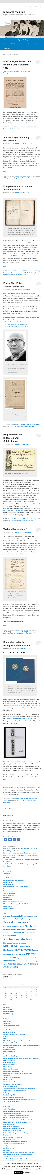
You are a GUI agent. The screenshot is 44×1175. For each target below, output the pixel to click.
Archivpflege (6, 916)
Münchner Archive (9, 1062)
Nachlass (35, 950)
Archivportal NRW (9, 1139)
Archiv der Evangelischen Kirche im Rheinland (18, 1111)
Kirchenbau (19, 932)
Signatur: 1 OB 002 (22, 497)
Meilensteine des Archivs (30, 44)
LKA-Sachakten (9, 950)
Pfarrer (5, 275)
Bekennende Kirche (19, 916)
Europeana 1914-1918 (10, 1043)
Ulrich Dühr (26, 193)
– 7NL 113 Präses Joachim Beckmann (14, 322)
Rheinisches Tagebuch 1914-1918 (13, 1071)
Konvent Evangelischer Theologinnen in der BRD (18, 1152)
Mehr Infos (27, 1172)
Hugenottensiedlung (11, 178)
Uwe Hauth (26, 444)
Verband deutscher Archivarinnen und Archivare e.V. (20, 1088)
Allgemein (17, 127)
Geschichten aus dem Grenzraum (14, 1128)
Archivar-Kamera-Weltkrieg (11, 1026)
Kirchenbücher (30, 933)
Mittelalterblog (7, 1135)
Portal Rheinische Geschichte (12, 1137)
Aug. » (32, 1000)
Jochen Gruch (27, 532)
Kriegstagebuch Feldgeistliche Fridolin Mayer (17, 1073)
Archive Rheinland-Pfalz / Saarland (14, 1034)
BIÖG (5, 1039)
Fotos (14, 930)
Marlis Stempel (27, 144)
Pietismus (6, 958)
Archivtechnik (7, 882)
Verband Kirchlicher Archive (12, 1113)
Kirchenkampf (33, 940)
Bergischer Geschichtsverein (12, 1131)
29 (16, 997)
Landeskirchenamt (25, 946)
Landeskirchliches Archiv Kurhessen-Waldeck (17, 1155)
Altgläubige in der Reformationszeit (14, 1091)
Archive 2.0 (6, 1028)
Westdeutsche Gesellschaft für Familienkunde (17, 1120)
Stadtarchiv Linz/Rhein (10, 1082)
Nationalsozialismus (11, 954)
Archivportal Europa (9, 1148)
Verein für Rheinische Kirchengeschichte (16, 1115)
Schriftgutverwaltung (31, 961)
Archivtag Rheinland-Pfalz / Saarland (15, 1159)
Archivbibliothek (25, 271)
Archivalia (6, 1023)
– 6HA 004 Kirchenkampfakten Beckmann (15, 326)
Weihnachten (33, 964)
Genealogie (32, 929)
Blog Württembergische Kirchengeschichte (16, 1041)
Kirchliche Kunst (11, 945)
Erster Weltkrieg (35, 271)
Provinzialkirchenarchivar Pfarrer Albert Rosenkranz (21, 719)
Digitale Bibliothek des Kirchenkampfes (15, 1118)
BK (16, 426)
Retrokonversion (19, 961)
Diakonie (6, 919)
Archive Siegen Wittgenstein (12, 1078)
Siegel (19, 178)
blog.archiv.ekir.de (14, 12)
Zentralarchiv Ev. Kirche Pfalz (12, 1157)
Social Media (7, 906)
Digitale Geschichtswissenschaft (13, 1097)
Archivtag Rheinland (9, 1032)
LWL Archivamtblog (9, 1060)
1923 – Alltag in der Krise (11, 1101)
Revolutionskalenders (9, 252)
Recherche (33, 958)
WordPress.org (8, 1014)
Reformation (9, 960)
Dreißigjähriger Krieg (28, 632)
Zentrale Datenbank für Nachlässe (14, 1144)
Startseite (6, 40)
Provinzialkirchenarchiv (15, 275)
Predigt (17, 958)
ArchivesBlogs (8, 1030)
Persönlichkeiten (8, 273)
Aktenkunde (7, 1021)
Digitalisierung (25, 919)
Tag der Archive (20, 963)
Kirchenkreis (7, 943)
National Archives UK (10, 1065)
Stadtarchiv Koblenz (9, 1080)
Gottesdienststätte (8, 933)
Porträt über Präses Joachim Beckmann (13, 284)
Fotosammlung (8, 891)
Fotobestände (7, 930)
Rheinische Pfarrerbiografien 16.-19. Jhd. (16, 904)
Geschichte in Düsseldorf (11, 1126)
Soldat (24, 275)
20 (6, 995)
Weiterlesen (27, 123)
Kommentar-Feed (8, 1011)
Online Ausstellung (9, 893)
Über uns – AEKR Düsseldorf (12, 44)
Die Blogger (26, 40)
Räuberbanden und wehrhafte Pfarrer (24, 853)
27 (6, 997)
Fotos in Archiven (9, 1049)
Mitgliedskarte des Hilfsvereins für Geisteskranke (13, 437)
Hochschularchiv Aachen (11, 1054)
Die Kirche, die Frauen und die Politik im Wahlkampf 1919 (17, 64)
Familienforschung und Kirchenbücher (15, 886)
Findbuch (31, 926)
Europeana (6, 1150)
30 (21, 997)
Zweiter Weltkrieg (8, 908)
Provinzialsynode (24, 958)
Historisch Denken (9, 1052)
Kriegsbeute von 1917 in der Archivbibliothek (18, 188)
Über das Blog (16, 40)
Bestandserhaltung (32, 916)
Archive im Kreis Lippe (10, 1056)
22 (16, 995)
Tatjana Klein (26, 289)
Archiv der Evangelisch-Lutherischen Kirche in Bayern (20, 1058)
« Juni (10, 1000)
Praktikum (6, 897)
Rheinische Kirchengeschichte (13, 902)
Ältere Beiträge (8, 809)
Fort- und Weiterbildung (11, 889)
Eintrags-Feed (7, 1009)
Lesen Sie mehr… (16, 313)
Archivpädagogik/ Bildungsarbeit (13, 880)
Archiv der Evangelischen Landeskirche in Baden (19, 1099)
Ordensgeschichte (9, 1093)
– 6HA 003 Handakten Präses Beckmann (15, 324)
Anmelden (6, 1007)
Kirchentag (16, 943)
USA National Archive (10, 1086)
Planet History (7, 1067)
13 (6, 993)
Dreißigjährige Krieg (9, 1095)
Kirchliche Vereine (10, 521)
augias (5, 1036)
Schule (5, 964)
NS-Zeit (23, 954)
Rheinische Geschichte (10, 1069)
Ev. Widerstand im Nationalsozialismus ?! (16, 1141)
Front (36, 273)
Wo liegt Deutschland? (15, 529)
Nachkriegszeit (24, 949)
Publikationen (7, 899)
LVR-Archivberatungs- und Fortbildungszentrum (18, 1133)
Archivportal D (7, 1146)
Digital (17, 919)
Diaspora (11, 919)
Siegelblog (6, 1075)
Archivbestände (25, 176)
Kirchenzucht (22, 943)
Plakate (12, 957)
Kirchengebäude (9, 935)
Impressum (7, 48)
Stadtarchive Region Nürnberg (13, 1084)
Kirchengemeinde (15, 939)
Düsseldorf (6, 634)
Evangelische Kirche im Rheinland (13, 927)
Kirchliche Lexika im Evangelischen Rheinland (16, 644)
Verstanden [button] (18, 1172)
